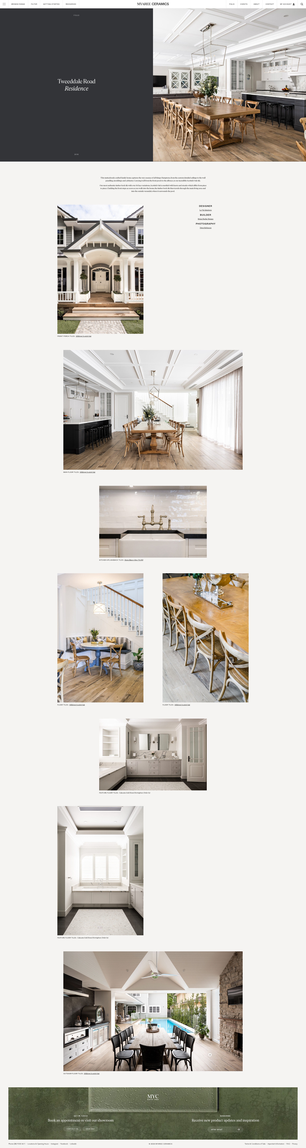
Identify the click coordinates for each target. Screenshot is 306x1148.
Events (243, 4)
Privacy (294, 1144)
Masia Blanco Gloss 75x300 (133, 560)
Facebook (64, 1144)
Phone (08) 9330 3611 (17, 1144)
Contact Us (72, 1129)
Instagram (54, 1144)
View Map (90, 1129)
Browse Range (18, 4)
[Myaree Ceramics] (153, 4)
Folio (231, 4)
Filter (34, 4)
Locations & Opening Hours (38, 1144)
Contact (270, 4)
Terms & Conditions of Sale (255, 1144)
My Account (286, 4)
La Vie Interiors (205, 210)
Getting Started (51, 4)
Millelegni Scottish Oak (83, 336)
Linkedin (73, 1144)
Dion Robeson (205, 228)
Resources (71, 4)
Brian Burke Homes (205, 219)
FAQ (288, 1144)
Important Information (276, 1144)
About (257, 4)
